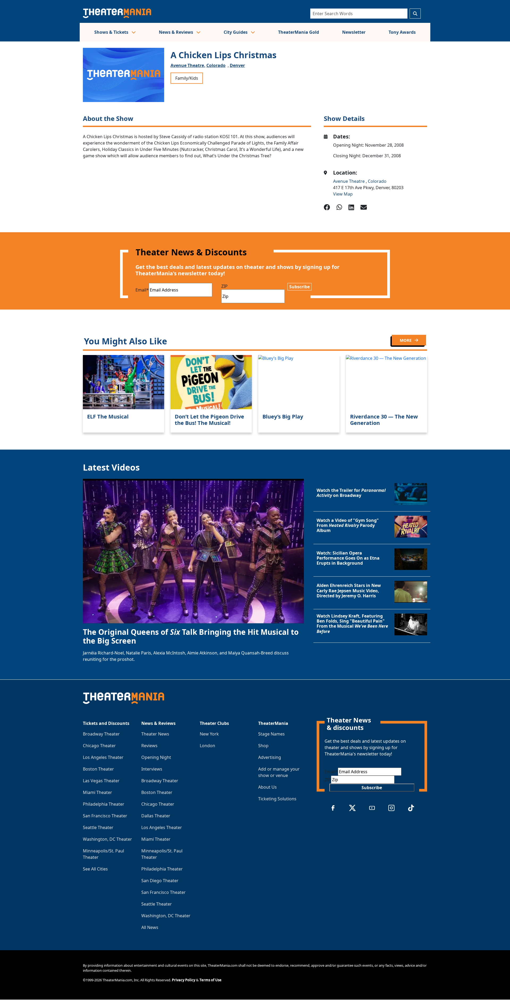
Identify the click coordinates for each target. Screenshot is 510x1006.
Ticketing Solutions (277, 799)
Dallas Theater (155, 816)
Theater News (155, 734)
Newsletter (354, 32)
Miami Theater (97, 792)
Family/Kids (186, 78)
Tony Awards (402, 32)
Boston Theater (98, 769)
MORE (406, 340)
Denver (237, 65)
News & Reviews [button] (176, 32)
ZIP (224, 286)
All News (149, 927)
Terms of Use (210, 980)
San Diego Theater (159, 881)
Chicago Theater (99, 746)
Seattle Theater (98, 827)
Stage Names (271, 734)
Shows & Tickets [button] (111, 32)
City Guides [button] (236, 32)
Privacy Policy (183, 980)
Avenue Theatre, (188, 65)
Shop (263, 746)
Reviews (149, 746)
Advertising (269, 757)
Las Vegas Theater (101, 781)
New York (209, 734)
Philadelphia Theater (103, 804)
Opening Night (156, 757)
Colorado (216, 65)
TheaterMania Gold (298, 32)
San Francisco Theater (105, 816)
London (207, 746)
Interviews (151, 769)
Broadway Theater (101, 734)
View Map (343, 194)
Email (142, 290)
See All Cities (95, 869)
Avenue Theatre (349, 181)
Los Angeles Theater (103, 757)
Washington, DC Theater (107, 839)
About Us (267, 787)
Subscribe (299, 287)
